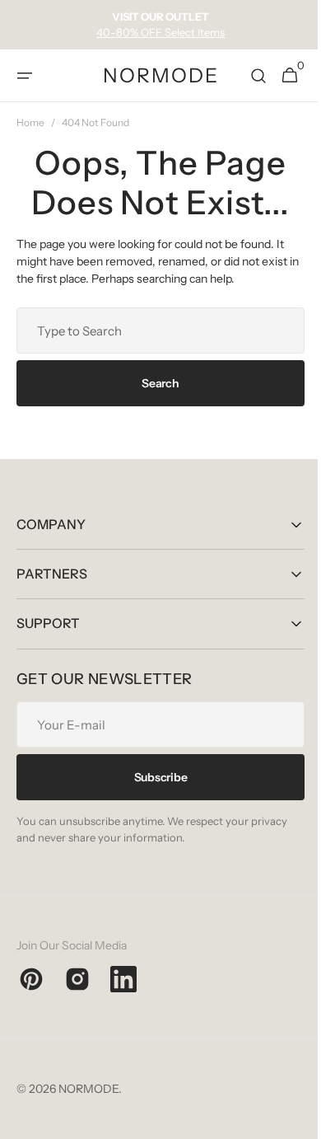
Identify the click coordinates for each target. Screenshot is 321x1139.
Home (30, 122)
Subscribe (154, 777)
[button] (25, 76)
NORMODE (88, 1088)
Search (154, 383)
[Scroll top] (289, 1119)
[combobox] (154, 330)
